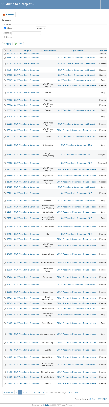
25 (68, 392)
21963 (9, 57)
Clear (20, 44)
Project (27, 50)
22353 (9, 207)
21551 (9, 218)
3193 (9, 372)
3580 (9, 357)
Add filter (7, 33)
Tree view (10, 14)
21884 (9, 212)
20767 (9, 64)
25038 (9, 100)
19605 (9, 75)
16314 (9, 130)
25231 (9, 193)
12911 (9, 284)
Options (9, 37)
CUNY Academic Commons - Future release (76, 85)
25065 (9, 93)
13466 (9, 277)
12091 (9, 292)
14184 (9, 262)
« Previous (8, 392)
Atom (94, 399)
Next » (41, 392)
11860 (9, 175)
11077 (9, 136)
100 (76, 392)
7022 (9, 334)
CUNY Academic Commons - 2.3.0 (76, 234)
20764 (9, 70)
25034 (9, 105)
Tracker (103, 50)
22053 (9, 163)
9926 (9, 314)
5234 (9, 342)
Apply (8, 44)
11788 (9, 182)
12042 (9, 298)
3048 (9, 377)
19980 (9, 226)
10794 (9, 308)
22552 (9, 154)
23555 (9, 110)
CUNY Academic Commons (26, 53)
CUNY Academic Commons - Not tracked (76, 57)
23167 (9, 80)
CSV (99, 399)
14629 (9, 187)
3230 (9, 364)
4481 (9, 350)
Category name (48, 50)
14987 (9, 245)
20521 (9, 124)
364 (9, 85)
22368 (9, 200)
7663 (9, 323)
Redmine (46, 405)
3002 (9, 383)
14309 (9, 254)
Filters (8, 25)
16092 (9, 239)
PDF (105, 399)
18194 (9, 234)
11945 (9, 303)
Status (9, 28)
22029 (9, 53)
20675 (9, 116)
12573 (9, 169)
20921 (9, 145)
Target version (77, 50)
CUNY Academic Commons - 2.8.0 (76, 145)
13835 (9, 270)
